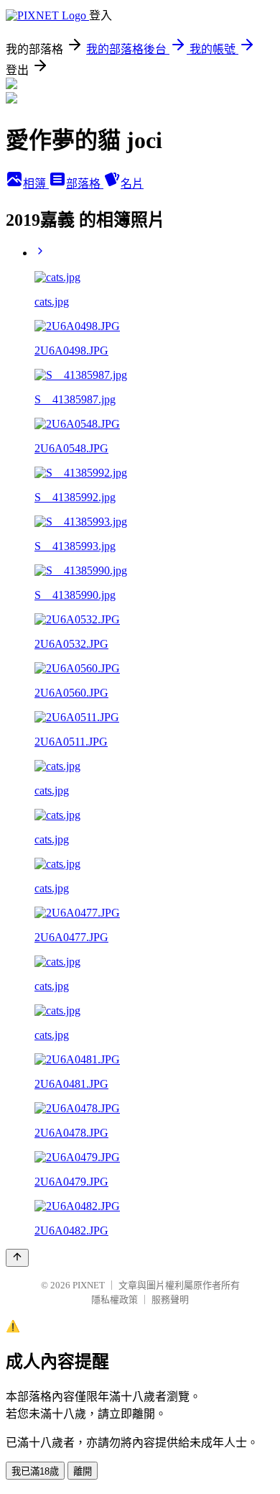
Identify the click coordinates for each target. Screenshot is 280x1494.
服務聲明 (170, 1299)
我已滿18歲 (35, 1471)
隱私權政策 (114, 1299)
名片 (132, 184)
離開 (82, 1471)
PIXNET (89, 1285)
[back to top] (17, 1258)
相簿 (36, 184)
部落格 (84, 184)
